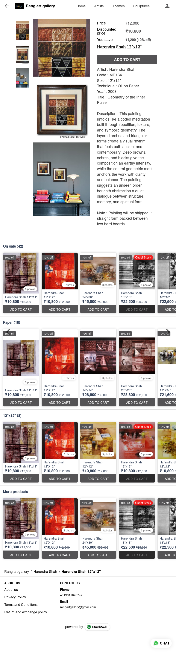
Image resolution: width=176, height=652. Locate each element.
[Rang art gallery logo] (19, 6)
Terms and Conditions (21, 604)
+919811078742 (71, 595)
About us (11, 589)
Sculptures (141, 5)
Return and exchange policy (25, 612)
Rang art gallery (40, 6)
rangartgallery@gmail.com (78, 607)
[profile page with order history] (167, 6)
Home (81, 5)
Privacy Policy (15, 597)
